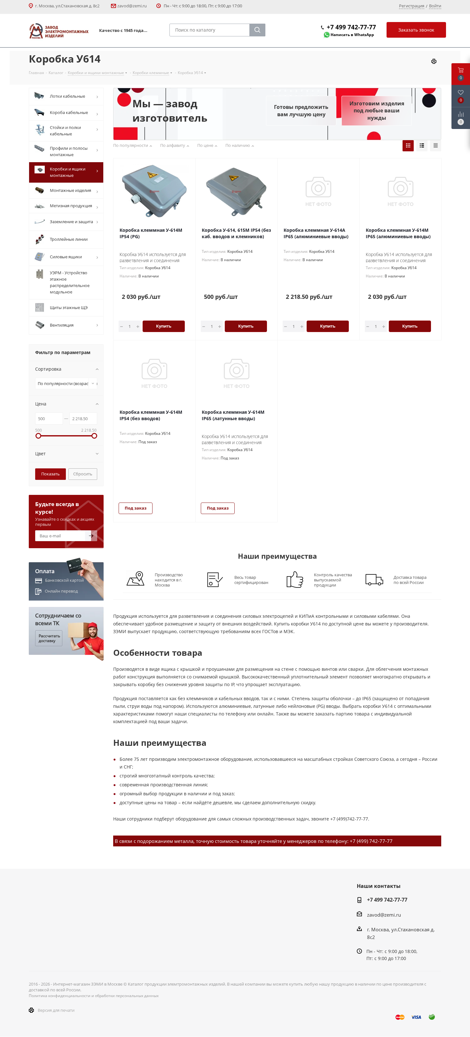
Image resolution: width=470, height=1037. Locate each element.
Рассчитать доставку (49, 638)
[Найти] (257, 30)
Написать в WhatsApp (352, 34)
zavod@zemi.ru (132, 6)
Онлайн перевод (61, 591)
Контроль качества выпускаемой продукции (333, 579)
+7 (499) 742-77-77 (371, 841)
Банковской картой (64, 580)
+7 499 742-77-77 (351, 27)
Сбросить (82, 474)
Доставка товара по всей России (410, 580)
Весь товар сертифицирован (251, 580)
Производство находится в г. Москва (169, 579)
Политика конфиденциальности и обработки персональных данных (94, 995)
